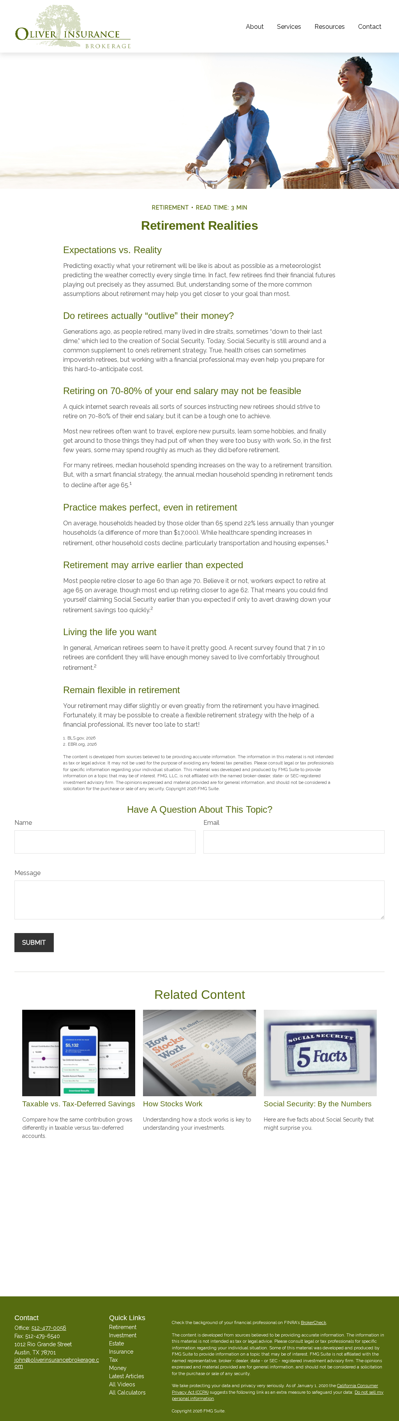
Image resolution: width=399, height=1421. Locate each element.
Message (27, 873)
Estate (116, 1343)
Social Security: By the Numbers (318, 1104)
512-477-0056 (49, 1328)
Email (211, 822)
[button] (255, 26)
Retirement (122, 1327)
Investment (122, 1335)
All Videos (122, 1384)
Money (118, 1368)
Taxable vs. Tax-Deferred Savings (78, 1104)
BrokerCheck (313, 1322)
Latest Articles (126, 1376)
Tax (113, 1360)
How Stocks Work (173, 1104)
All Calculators (127, 1392)
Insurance (121, 1352)
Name (23, 822)
